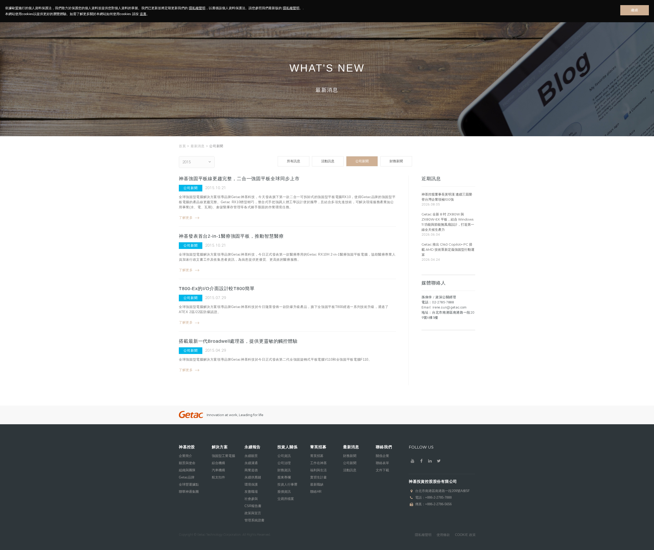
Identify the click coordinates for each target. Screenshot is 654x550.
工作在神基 (318, 463)
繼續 (634, 10)
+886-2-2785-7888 (438, 497)
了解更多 (186, 218)
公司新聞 (362, 161)
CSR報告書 (252, 506)
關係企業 (382, 456)
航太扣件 (218, 477)
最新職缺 (316, 484)
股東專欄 (284, 477)
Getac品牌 (186, 477)
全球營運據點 (189, 484)
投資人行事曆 (287, 484)
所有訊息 (293, 161)
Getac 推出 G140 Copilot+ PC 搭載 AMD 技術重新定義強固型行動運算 (448, 249)
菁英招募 (316, 456)
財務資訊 (284, 470)
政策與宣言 (252, 513)
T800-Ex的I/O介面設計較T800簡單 (217, 288)
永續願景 (251, 456)
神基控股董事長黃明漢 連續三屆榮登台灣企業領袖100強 (447, 196)
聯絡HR (315, 492)
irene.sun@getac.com (450, 307)
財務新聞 (396, 161)
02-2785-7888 (443, 302)
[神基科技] (191, 414)
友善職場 (251, 492)
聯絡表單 (382, 463)
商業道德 (251, 470)
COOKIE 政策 (465, 535)
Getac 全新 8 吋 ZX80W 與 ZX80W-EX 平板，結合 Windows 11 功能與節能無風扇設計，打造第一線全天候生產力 (448, 222)
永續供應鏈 (252, 477)
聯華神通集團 (189, 492)
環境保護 (251, 484)
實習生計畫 (318, 477)
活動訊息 (327, 161)
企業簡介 (185, 456)
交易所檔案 (285, 499)
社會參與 (251, 499)
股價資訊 (284, 492)
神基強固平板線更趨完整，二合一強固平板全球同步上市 (239, 178)
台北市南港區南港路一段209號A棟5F (442, 491)
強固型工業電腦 (223, 456)
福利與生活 (318, 470)
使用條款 (443, 535)
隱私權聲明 (197, 8)
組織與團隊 (187, 470)
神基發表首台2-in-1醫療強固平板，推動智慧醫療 (231, 236)
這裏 (143, 14)
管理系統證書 (254, 520)
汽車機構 (218, 470)
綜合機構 (218, 463)
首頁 (182, 146)
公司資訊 (284, 456)
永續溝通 (251, 463)
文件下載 (382, 470)
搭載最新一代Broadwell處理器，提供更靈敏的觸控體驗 (238, 341)
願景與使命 (187, 463)
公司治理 (284, 463)
